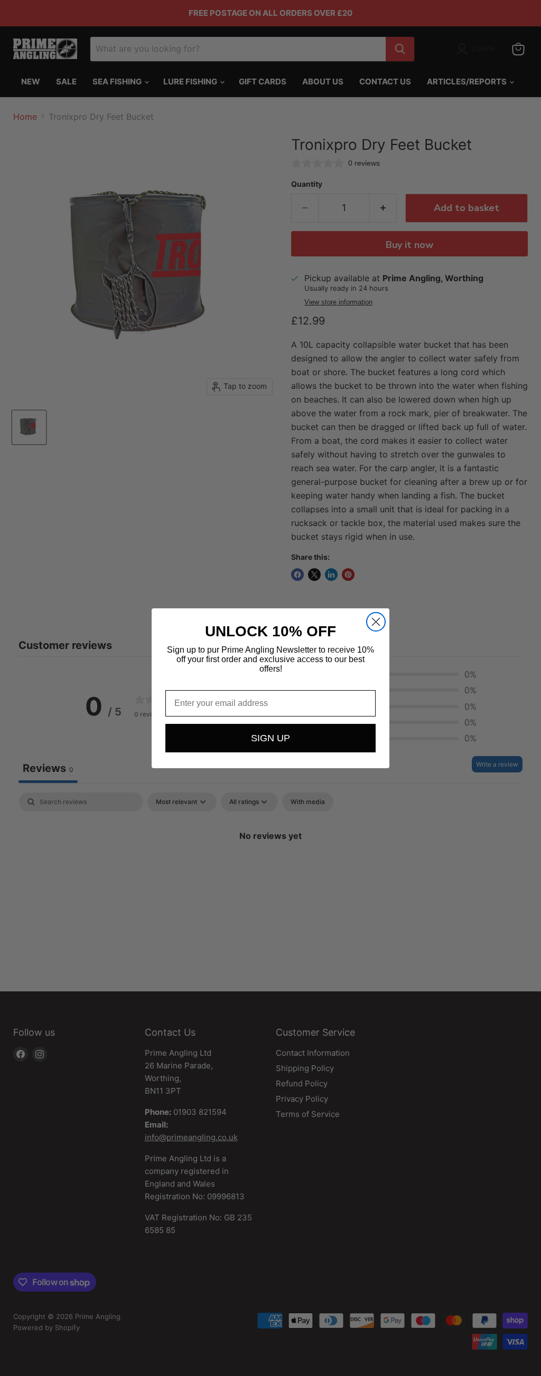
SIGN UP (270, 738)
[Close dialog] (376, 622)
